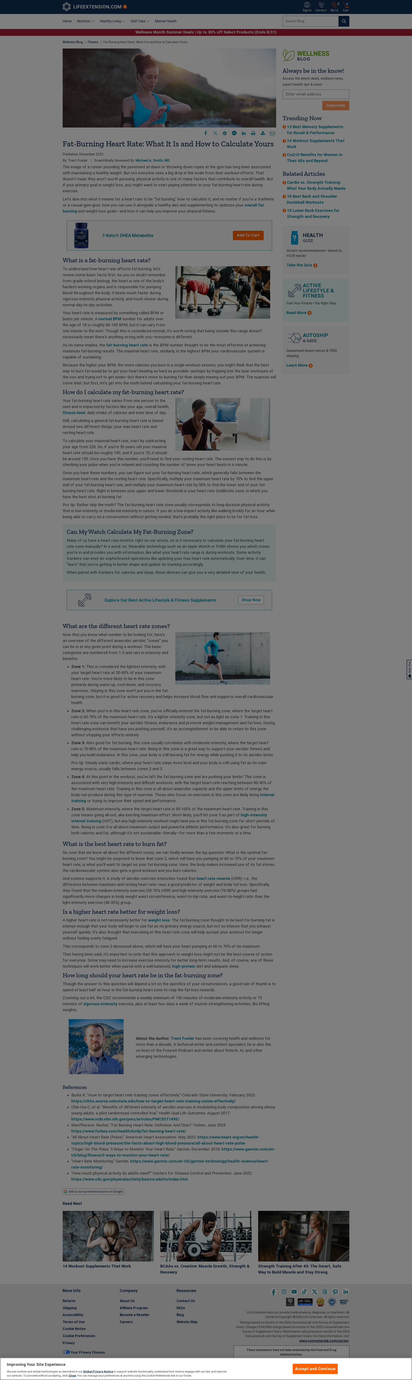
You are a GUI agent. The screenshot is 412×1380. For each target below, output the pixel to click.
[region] (206, 1369)
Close (72, 1375)
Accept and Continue (315, 1368)
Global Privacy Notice (98, 1371)
